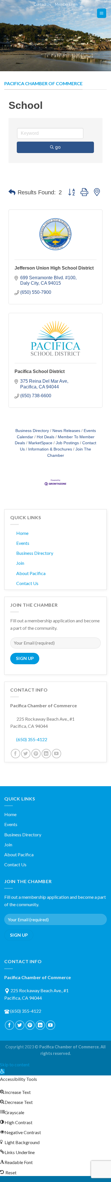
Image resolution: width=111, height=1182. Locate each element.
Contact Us (42, 4)
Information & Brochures (50, 449)
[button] (12, 192)
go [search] (58, 147)
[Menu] (101, 13)
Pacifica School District (40, 371)
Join (20, 563)
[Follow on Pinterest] (36, 753)
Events (22, 543)
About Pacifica (31, 573)
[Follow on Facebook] (15, 753)
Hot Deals (45, 437)
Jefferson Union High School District (54, 268)
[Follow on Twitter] (25, 753)
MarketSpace (40, 443)
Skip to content (15, 1064)
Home (22, 533)
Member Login (66, 4)
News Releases (66, 431)
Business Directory (32, 431)
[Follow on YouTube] (56, 753)
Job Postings (67, 443)
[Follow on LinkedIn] (46, 753)
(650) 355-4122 (31, 739)
